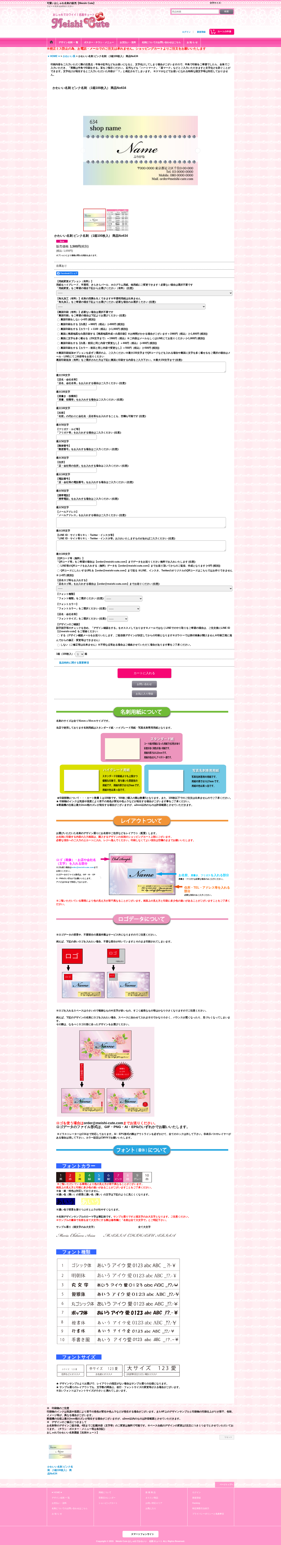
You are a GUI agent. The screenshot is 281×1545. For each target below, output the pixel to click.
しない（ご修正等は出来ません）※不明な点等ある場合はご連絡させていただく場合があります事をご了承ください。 (126, 644)
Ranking (196, 1503)
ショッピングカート (108, 1503)
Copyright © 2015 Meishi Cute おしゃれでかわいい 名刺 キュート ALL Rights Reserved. (140, 1541)
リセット (228, 1437)
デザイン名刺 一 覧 (61, 1498)
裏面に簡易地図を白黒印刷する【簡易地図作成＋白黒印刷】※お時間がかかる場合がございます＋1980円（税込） (134, 333)
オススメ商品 (151, 1498)
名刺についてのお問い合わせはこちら (70, 1508)
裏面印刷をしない (78, 319)
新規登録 (201, 32)
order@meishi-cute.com (82, 867)
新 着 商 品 (150, 1492)
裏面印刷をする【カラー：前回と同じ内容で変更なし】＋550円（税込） (110, 347)
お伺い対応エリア (153, 1503)
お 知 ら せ (57, 1514)
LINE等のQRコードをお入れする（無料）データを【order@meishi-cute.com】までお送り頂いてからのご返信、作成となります (140, 565)
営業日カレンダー (107, 1498)
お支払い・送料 (59, 1503)
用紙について (105, 1492)
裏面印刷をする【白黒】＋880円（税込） (92, 324)
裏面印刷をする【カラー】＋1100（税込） (94, 329)
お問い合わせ (144, 684)
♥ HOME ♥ (57, 1492)
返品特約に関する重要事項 (74, 662)
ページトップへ (226, 1484)
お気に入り (150, 1508)
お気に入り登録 (144, 693)
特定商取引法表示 (200, 1508)
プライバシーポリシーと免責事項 (208, 1514)
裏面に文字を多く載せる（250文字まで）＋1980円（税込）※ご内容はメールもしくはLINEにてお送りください (133, 338)
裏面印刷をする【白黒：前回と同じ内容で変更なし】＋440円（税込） (109, 343)
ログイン (186, 32)
